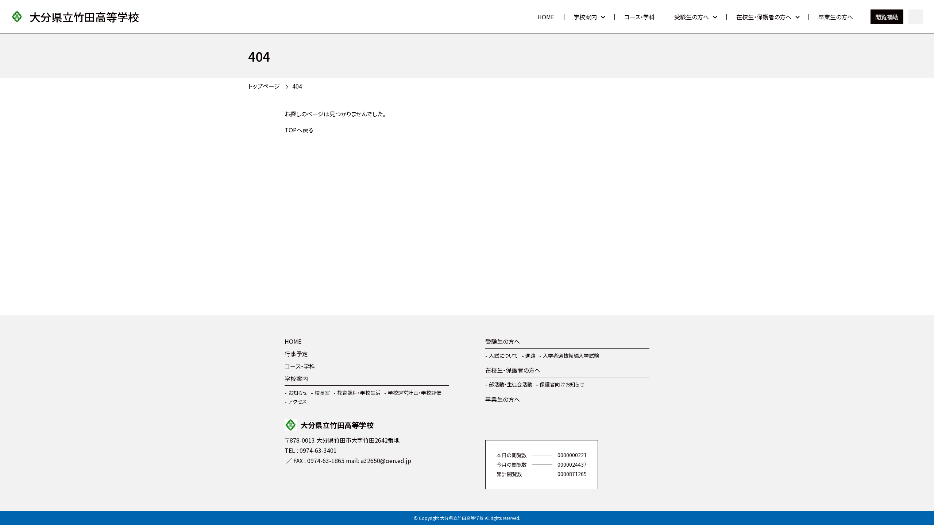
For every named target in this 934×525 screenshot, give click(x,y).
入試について (503, 355)
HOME (545, 16)
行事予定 (296, 353)
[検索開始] (915, 16)
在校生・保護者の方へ (763, 16)
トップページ (264, 86)
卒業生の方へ (835, 16)
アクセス (297, 401)
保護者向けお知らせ (562, 384)
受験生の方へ (691, 16)
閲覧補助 (887, 16)
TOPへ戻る (299, 129)
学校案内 (585, 16)
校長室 (322, 392)
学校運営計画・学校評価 (414, 392)
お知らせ (297, 392)
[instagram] (313, 482)
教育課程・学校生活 (359, 392)
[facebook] (292, 482)
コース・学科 (639, 16)
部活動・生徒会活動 (510, 384)
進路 (530, 355)
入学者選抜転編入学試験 (571, 355)
